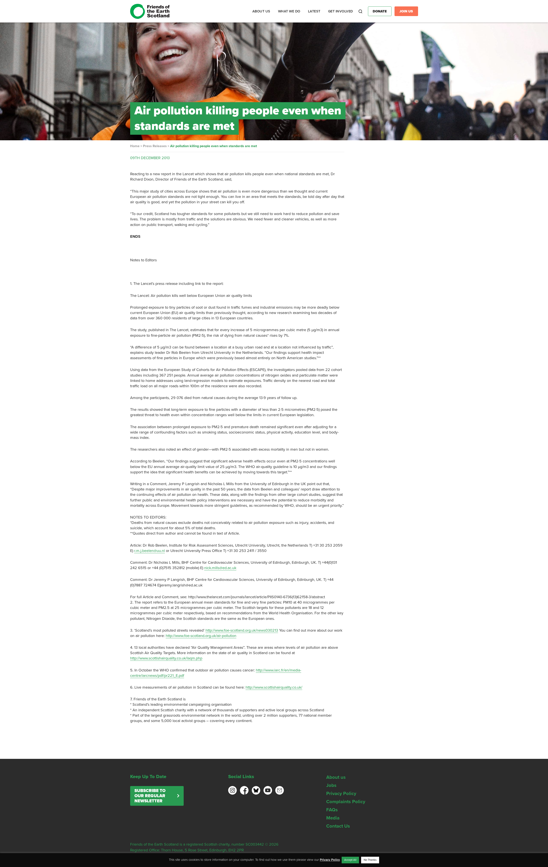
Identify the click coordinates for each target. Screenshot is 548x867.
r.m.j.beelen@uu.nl (149, 550)
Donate (380, 11)
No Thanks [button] (370, 860)
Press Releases (155, 146)
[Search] (360, 11)
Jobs (331, 785)
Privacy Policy (341, 793)
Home (135, 146)
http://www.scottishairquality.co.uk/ (274, 687)
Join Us (406, 11)
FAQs (332, 810)
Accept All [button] (350, 860)
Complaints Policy (345, 801)
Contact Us (338, 826)
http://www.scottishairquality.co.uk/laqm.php (166, 658)
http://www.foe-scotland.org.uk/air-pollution (201, 635)
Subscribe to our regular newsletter (149, 796)
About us (336, 777)
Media (333, 818)
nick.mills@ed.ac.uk (220, 567)
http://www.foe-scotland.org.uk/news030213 (242, 630)
